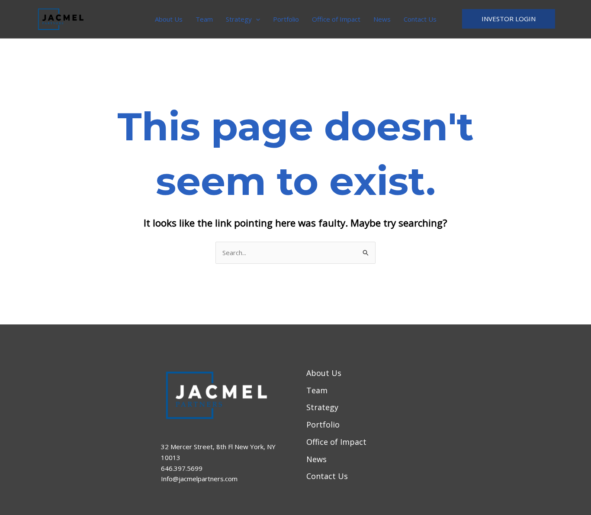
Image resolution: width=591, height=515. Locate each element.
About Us (169, 19)
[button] (256, 19)
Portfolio (286, 19)
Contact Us (420, 19)
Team (204, 19)
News (382, 19)
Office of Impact (336, 19)
